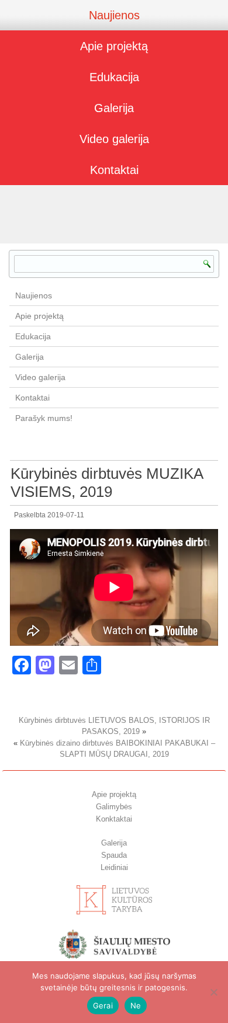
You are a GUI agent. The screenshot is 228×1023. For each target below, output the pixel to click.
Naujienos (114, 15)
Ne (135, 1005)
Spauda (114, 855)
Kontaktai (114, 169)
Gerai (103, 1005)
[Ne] (213, 992)
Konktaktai (114, 819)
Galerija (114, 108)
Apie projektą (114, 46)
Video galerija (114, 139)
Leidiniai (114, 867)
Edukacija (114, 77)
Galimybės (114, 806)
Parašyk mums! (43, 418)
